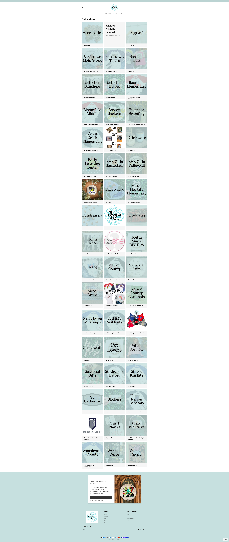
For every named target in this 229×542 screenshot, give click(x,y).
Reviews (105, 520)
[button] (83, 7)
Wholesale (106, 522)
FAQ (127, 516)
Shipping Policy (129, 520)
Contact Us (128, 514)
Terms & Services (130, 522)
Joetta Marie (113, 539)
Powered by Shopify (117, 539)
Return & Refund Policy (130, 518)
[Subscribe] (102, 529)
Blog (105, 518)
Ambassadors (106, 516)
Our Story (105, 514)
